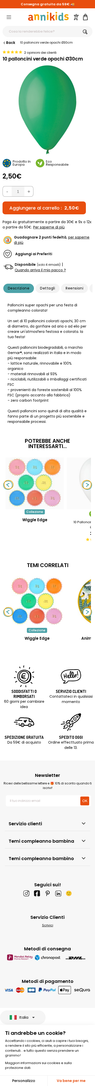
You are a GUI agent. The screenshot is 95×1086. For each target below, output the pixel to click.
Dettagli (47, 288)
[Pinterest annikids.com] (48, 893)
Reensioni (74, 288)
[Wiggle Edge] (34, 506)
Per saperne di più (49, 227)
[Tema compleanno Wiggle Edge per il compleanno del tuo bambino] (37, 601)
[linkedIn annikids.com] (58, 893)
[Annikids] (48, 16)
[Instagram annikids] (26, 893)
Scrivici (47, 925)
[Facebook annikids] (37, 893)
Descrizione (18, 288)
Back (10, 42)
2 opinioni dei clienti (40, 52)
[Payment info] (47, 989)
